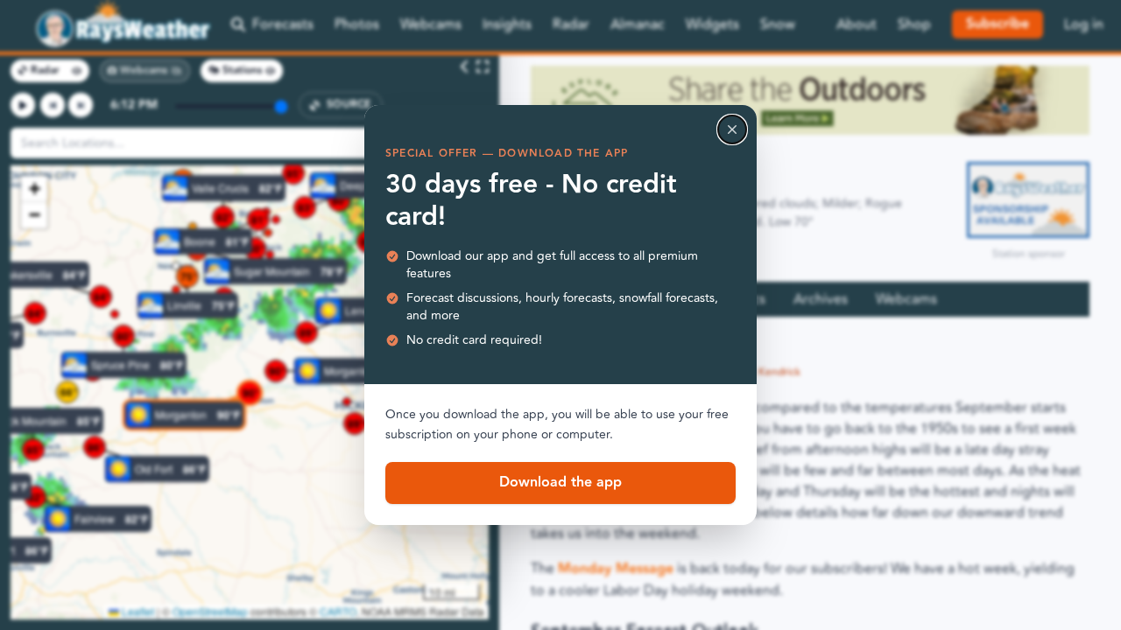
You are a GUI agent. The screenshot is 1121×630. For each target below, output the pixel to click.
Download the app (560, 483)
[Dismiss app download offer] (732, 130)
